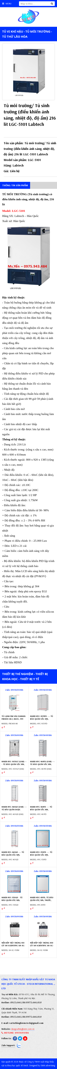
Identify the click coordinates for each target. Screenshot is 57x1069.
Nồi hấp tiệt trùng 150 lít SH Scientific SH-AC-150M (13, 945)
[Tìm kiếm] (52, 3)
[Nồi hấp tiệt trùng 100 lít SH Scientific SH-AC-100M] (42, 929)
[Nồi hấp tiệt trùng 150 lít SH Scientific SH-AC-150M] (14, 929)
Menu (8, 3)
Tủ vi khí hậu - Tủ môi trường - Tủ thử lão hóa (27, 34)
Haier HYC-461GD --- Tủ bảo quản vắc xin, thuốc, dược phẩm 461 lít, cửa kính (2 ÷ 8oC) (13, 856)
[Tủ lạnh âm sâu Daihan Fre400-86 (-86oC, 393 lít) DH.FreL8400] (14, 702)
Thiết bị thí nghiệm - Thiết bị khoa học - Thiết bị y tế (25, 676)
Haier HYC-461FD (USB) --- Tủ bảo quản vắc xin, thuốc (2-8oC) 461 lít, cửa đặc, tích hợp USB (42, 765)
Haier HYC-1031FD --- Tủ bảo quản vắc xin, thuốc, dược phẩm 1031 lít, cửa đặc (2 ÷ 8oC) (41, 720)
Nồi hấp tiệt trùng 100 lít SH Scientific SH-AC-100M (42, 945)
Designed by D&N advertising (42, 1065)
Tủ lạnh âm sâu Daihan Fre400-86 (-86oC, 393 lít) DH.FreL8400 (13, 719)
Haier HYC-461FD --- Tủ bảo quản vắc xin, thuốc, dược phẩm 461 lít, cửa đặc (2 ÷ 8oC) (41, 811)
